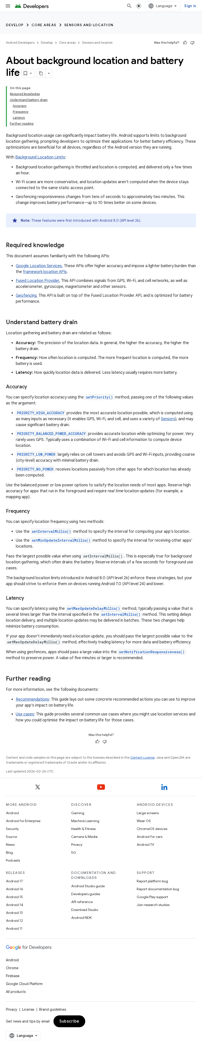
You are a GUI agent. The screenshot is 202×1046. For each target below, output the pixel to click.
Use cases (25, 714)
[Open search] (129, 6)
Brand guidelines (52, 1009)
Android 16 (14, 889)
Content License (142, 757)
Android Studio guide (88, 886)
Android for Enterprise (23, 821)
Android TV (145, 844)
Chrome (12, 968)
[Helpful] (185, 42)
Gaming (77, 813)
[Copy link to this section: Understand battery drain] (82, 323)
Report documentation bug (158, 889)
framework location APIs (45, 271)
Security (12, 829)
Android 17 (14, 881)
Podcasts (13, 860)
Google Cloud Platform (24, 984)
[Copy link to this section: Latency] (29, 598)
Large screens (148, 813)
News (10, 844)
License (28, 1009)
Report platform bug (152, 881)
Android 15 (14, 897)
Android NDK (81, 917)
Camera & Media (84, 836)
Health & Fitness (83, 829)
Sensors (168, 418)
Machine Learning (85, 821)
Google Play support (152, 897)
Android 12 (14, 920)
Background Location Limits (40, 157)
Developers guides (85, 894)
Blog (9, 852)
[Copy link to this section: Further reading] (55, 679)
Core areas (44, 25)
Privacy (76, 844)
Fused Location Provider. (38, 280)
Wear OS (144, 821)
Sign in (190, 6)
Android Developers (20, 42)
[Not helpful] (192, 42)
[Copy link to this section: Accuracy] (32, 387)
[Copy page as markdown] (41, 73)
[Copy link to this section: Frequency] (35, 511)
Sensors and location (89, 25)
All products (16, 991)
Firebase (12, 976)
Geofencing (26, 295)
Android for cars (149, 836)
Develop (15, 25)
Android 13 (14, 912)
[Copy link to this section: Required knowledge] (69, 246)
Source (11, 836)
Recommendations (32, 699)
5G (73, 852)
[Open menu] (8, 6)
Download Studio (84, 910)
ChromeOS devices (152, 829)
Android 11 (14, 928)
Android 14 (14, 905)
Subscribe (69, 1021)
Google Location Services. (39, 265)
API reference (82, 902)
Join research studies (153, 905)
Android (12, 813)
